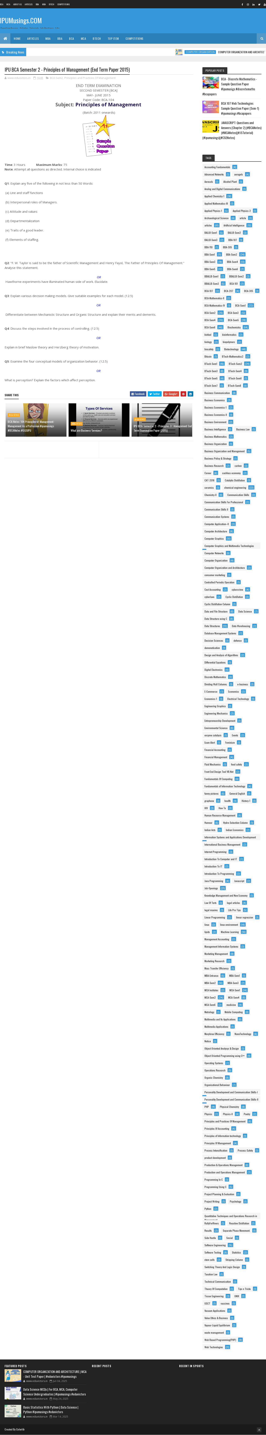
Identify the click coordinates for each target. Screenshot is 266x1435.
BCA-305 (248, 291)
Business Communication (217, 393)
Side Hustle (210, 1238)
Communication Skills (238, 495)
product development (215, 1157)
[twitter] (259, 4)
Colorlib (20, 1429)
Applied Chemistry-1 (214, 196)
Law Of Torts (210, 902)
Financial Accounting (214, 750)
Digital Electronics (213, 669)
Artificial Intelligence (234, 225)
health (227, 801)
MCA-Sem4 (233, 997)
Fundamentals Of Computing (218, 779)
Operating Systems (213, 1063)
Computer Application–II (216, 524)
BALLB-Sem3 (210, 240)
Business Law (243, 429)
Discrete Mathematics (215, 677)
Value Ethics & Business (216, 1318)
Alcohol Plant (230, 181)
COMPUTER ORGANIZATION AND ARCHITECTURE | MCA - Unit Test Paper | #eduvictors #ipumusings (54, 1374)
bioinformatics (229, 334)
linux (206, 924)
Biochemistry (234, 327)
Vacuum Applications (214, 1310)
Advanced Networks (214, 174)
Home (17, 38)
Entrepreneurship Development (219, 720)
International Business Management (222, 844)
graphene (209, 801)
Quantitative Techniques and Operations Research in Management (230, 1216)
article (243, 218)
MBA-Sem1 (234, 975)
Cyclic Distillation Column (217, 604)
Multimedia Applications (216, 1026)
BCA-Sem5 (233, 320)
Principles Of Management (217, 1143)
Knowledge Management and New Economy (226, 895)
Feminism (230, 742)
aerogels (238, 174)
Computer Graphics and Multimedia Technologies (229, 546)
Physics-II (228, 1114)
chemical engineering (235, 487)
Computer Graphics (214, 538)
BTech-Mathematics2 (232, 356)
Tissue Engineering (214, 1296)
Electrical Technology (238, 699)
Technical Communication (217, 1281)
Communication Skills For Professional (223, 502)
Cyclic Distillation (234, 597)
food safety (236, 764)
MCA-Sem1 (234, 990)
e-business (242, 684)
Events (235, 735)
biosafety (208, 349)
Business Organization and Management (224, 451)
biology (208, 342)
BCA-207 (228, 291)
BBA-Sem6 (232, 269)
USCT (207, 1303)
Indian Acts (210, 830)
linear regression (244, 917)
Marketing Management (216, 953)
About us (17, 4)
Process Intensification (215, 1150)
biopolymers (229, 342)
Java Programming (213, 881)
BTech (51, 4)
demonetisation (212, 648)
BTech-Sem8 (234, 385)
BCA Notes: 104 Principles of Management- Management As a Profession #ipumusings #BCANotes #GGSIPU (31, 425)
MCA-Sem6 (210, 1004)
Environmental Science (216, 728)
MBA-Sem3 (233, 983)
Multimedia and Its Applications (220, 1019)
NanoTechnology (243, 1034)
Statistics (236, 1252)
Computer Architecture (215, 531)
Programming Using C (215, 1187)
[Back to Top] (259, 1430)
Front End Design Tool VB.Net (218, 771)
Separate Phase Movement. (236, 1230)
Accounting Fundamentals (217, 167)
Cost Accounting (212, 589)
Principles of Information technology (222, 1136)
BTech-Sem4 (235, 371)
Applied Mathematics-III (216, 203)
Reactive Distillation (239, 1223)
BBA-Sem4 (232, 261)
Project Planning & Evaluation (219, 1194)
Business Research (214, 465)
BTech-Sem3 (211, 371)
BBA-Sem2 (231, 254)
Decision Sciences (213, 640)
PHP (206, 1106)
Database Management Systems (220, 633)
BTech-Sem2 (235, 363)
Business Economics (214, 400)
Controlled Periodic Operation (219, 582)
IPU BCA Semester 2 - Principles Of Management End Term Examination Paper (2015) (163, 428)
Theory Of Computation (216, 1289)
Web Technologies (213, 1347)
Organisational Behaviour (217, 1085)
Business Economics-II (215, 414)
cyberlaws (209, 597)
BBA (37, 4)
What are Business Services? (86, 430)
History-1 (246, 801)
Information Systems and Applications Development (230, 837)
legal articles (233, 902)
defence (238, 640)
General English (237, 793)
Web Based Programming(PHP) (220, 1340)
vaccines (225, 1303)
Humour (208, 822)
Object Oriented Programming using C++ (224, 1055)
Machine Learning (230, 932)
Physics (208, 1114)
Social (229, 1238)
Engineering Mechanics (216, 713)
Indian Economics (235, 830)
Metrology (209, 1012)
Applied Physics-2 (242, 210)
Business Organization (215, 444)
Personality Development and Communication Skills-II (231, 1099)
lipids (207, 932)
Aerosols (208, 181)
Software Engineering (215, 1245)
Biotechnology (231, 349)
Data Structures (212, 626)
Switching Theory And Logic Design (222, 1267)
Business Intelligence (215, 429)
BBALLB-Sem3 (211, 283)
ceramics (209, 487)
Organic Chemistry (213, 1077)
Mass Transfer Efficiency (216, 968)
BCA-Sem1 (240, 305)
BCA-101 (234, 283)
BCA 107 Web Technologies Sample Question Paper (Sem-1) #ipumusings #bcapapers (240, 108)
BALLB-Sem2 (234, 232)
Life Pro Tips (234, 910)
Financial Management (215, 757)
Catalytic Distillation (235, 480)
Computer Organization (182, 52)
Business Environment (215, 422)
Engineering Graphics (215, 706)
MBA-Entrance (211, 975)
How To (222, 808)
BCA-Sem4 (210, 320)
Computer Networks (214, 553)
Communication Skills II (216, 509)
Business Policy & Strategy (217, 458)
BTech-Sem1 (210, 363)
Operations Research (214, 1070)
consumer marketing (214, 575)
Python (207, 1208)
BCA (1, 4)
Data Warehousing (241, 626)
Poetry (247, 1114)
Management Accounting (216, 939)
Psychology (235, 1201)
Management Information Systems (221, 946)
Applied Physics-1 (213, 210)
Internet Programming (215, 852)
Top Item (113, 38)
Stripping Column (234, 1259)
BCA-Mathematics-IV (214, 305)
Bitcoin (208, 356)
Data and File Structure (216, 611)
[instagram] (248, 4)
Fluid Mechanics (212, 764)
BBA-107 (232, 240)
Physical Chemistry (229, 1106)
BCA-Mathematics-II (214, 298)
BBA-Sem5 (209, 269)
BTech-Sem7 (211, 385)
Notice (207, 1041)
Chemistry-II (210, 495)
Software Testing (212, 1252)
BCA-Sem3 (233, 312)
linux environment (229, 924)
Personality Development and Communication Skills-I (231, 1092)
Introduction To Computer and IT (220, 859)
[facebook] (242, 4)
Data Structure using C (215, 618)
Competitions (63, 4)
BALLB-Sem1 (210, 232)
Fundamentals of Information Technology (224, 786)
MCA (8, 4)
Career (207, 473)
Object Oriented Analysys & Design (221, 1048)
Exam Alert (209, 742)
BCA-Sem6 (209, 327)
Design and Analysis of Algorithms (221, 655)
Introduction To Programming (219, 873)
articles (208, 225)
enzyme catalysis (213, 735)
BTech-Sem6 (235, 378)
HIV (206, 808)
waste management (214, 1332)
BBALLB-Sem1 (211, 276)
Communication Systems (216, 516)
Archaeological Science (216, 218)
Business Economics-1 (215, 407)
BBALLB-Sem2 (236, 276)
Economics (233, 691)
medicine (231, 1004)
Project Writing (211, 1201)
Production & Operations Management (223, 1165)
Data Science (245, 611)
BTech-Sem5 (211, 378)
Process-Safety (245, 1150)
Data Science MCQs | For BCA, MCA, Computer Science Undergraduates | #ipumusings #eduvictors (54, 1391)
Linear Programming (214, 917)
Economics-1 (210, 699)
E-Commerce (210, 691)
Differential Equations (215, 662)
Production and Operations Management (224, 1172)
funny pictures (211, 793)
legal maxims (211, 910)
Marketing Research (214, 961)
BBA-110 (208, 247)
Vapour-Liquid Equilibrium (217, 1325)
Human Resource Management (219, 815)
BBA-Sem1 (77, 423)
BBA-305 (227, 247)
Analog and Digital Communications (222, 189)
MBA (44, 4)
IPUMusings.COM (21, 20)
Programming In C (213, 1179)
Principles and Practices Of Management (90, 78)
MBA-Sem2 (210, 983)
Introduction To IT (213, 866)
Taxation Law (210, 1274)
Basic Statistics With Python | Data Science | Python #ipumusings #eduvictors (50, 1409)
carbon (238, 465)
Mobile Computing (234, 1012)
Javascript (239, 881)
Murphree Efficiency (214, 1034)
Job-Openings (211, 888)
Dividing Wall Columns (215, 684)
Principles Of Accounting (216, 1128)
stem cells (209, 1259)
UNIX (236, 1296)
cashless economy (231, 473)
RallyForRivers (211, 1223)
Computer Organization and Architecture (224, 567)
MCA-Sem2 (210, 997)
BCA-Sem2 (56, 78)
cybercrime (237, 589)
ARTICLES (28, 4)
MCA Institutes (211, 990)
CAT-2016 (209, 480)
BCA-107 (208, 291)
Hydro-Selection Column (235, 822)
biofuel (207, 334)
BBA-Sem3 (209, 261)
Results (208, 1230)
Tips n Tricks (244, 1289)
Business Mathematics (215, 436)
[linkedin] (253, 4)
